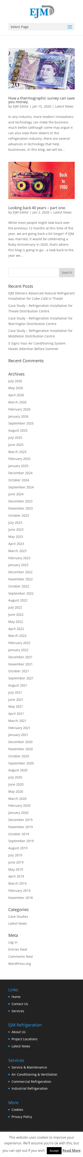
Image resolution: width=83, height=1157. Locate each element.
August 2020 (17, 770)
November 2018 (20, 897)
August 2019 (17, 848)
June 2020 (16, 784)
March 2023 (17, 551)
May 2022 (15, 621)
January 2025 (18, 466)
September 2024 (21, 487)
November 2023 (20, 508)
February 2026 (19, 409)
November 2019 (20, 827)
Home (16, 997)
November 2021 (20, 664)
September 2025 (21, 423)
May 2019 (15, 869)
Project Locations (25, 1039)
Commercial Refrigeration (31, 1081)
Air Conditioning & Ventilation (34, 1074)
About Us (19, 1032)
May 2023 (15, 536)
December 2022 (20, 572)
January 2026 (18, 416)
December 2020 (20, 742)
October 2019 (18, 834)
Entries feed (17, 949)
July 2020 (15, 777)
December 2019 (20, 820)
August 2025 (17, 430)
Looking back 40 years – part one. (37, 207)
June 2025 (16, 444)
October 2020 (18, 756)
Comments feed (20, 956)
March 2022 (17, 635)
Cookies (17, 1109)
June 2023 (16, 529)
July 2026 (15, 381)
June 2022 (16, 614)
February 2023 (19, 558)
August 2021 (17, 685)
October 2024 (18, 480)
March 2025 (17, 452)
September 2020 (21, 763)
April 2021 (16, 713)
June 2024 (16, 494)
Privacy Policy (22, 1116)
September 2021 (21, 678)
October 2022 (18, 586)
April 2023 (16, 543)
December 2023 (20, 501)
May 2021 (15, 706)
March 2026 (17, 402)
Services (18, 1011)
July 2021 (15, 692)
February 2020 (19, 805)
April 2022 (16, 629)
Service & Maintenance (29, 1067)
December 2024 (20, 473)
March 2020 (17, 798)
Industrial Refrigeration (30, 1088)
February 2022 (19, 643)
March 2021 (17, 720)
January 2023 (18, 565)
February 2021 (19, 728)
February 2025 (19, 458)
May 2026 (15, 388)
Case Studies (18, 916)
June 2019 (16, 862)
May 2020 (15, 791)
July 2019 (15, 855)
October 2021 (18, 671)
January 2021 (18, 734)
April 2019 (16, 876)
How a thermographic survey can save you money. (41, 100)
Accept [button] (54, 1150)
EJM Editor (21, 106)
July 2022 (15, 607)
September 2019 (21, 841)
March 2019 (17, 883)
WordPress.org (19, 963)
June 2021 (16, 699)
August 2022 (17, 600)
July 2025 (15, 437)
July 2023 (15, 522)
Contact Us (20, 1004)
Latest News (64, 106)
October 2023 (18, 515)
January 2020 (18, 812)
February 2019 (19, 890)
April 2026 (16, 395)
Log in (13, 942)
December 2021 (20, 657)
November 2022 (20, 579)
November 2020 (20, 749)
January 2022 (18, 650)
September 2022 (21, 593)
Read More (71, 1150)
